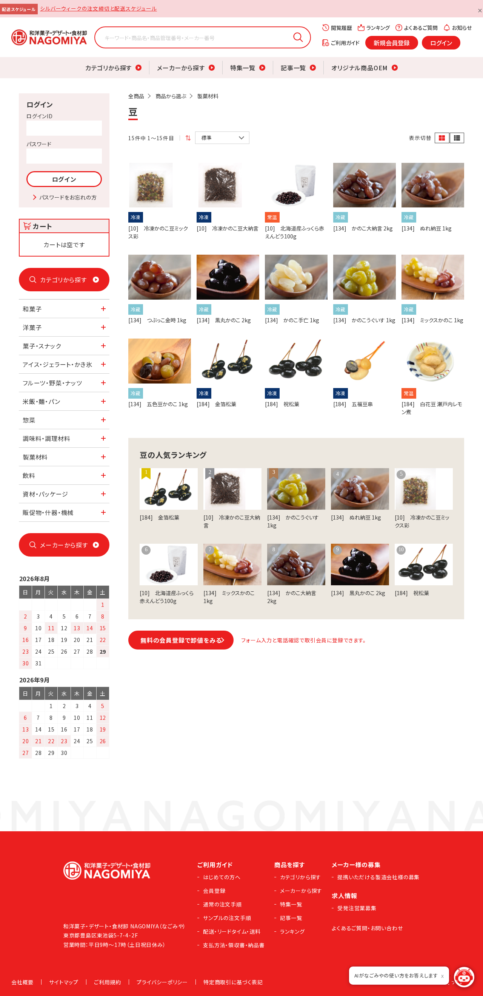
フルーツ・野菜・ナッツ (52, 382)
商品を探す (289, 864)
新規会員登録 (392, 42)
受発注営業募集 (357, 908)
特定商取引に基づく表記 (233, 982)
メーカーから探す (181, 67)
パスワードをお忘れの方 (68, 197)
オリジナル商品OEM (359, 67)
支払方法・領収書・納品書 (234, 945)
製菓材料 (207, 96)
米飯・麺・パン (41, 401)
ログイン (441, 42)
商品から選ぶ (170, 96)
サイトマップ (63, 982)
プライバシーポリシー (162, 982)
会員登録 (214, 890)
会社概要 (22, 982)
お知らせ (462, 27)
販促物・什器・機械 (48, 512)
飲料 (29, 475)
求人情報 (344, 895)
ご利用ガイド (345, 42)
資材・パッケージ (45, 493)
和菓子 (32, 308)
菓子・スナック (42, 345)
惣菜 (29, 419)
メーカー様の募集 (356, 864)
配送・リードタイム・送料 (232, 931)
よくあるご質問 (421, 27)
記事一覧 (293, 67)
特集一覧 (242, 67)
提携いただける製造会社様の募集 (378, 877)
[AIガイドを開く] (464, 977)
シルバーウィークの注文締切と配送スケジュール (98, 8)
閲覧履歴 (341, 27)
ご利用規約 (107, 982)
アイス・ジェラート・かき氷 (57, 364)
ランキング (378, 27)
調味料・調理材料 (46, 438)
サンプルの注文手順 (227, 918)
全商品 (136, 96)
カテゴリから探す (108, 67)
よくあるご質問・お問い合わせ (367, 928)
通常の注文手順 (222, 904)
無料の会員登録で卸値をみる (181, 640)
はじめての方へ (222, 877)
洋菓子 (32, 327)
